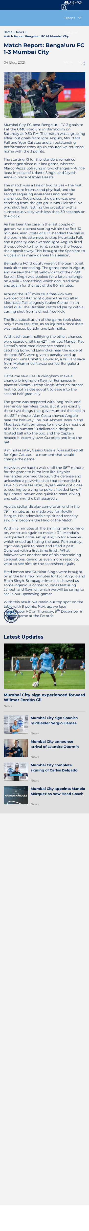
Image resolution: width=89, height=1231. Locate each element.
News (8, 706)
